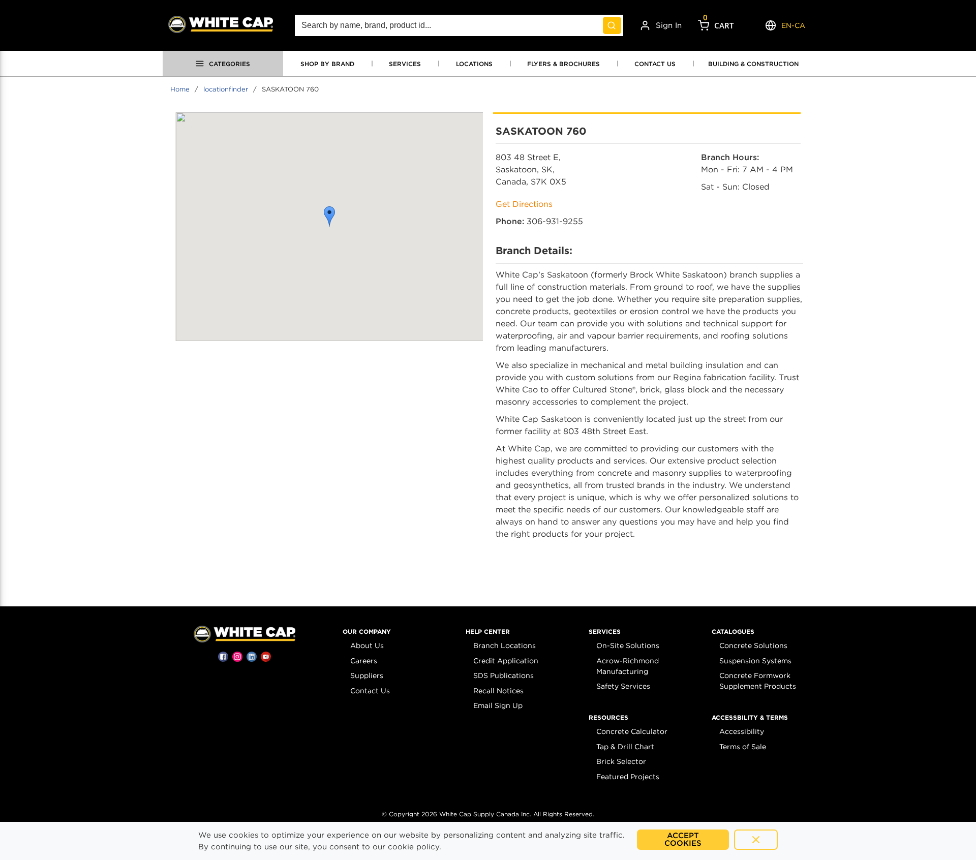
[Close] (756, 840)
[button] (329, 216)
